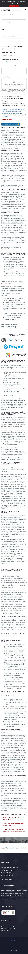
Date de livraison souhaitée (8, 37)
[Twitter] (14, 940)
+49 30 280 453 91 (22, 1)
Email (3, 29)
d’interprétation (11, 892)
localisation (19, 892)
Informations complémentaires (9, 66)
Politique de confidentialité (7, 927)
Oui (4, 62)
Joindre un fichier (5, 77)
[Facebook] (11, 940)
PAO (25, 892)
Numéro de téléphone (7, 22)
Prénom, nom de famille (7, 15)
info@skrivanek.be (14, 3)
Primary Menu (25, 9)
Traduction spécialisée (17, 46)
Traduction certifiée (8, 49)
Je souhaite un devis (14, 6)
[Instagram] (16, 940)
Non (9, 62)
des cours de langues (7, 894)
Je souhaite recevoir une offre (10, 124)
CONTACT (3, 925)
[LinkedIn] (13, 940)
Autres (17, 49)
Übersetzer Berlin (5, 930)
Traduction (6, 46)
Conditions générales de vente (8, 928)
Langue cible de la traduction (9, 52)
